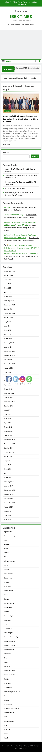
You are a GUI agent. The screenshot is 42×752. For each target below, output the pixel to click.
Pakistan (7, 111)
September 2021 (9, 452)
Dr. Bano (7, 207)
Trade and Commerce (11, 708)
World (6, 734)
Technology (8, 704)
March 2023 (8, 389)
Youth (6, 738)
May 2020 (7, 520)
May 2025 (7, 288)
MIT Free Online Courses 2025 (15, 188)
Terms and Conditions (30, 2)
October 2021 (8, 448)
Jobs (6, 624)
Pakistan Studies (10, 675)
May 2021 (7, 469)
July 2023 (7, 372)
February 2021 (9, 482)
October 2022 (8, 406)
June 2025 (7, 284)
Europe (6, 599)
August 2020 (8, 507)
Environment (8, 591)
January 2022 (8, 435)
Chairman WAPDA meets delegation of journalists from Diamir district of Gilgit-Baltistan (20, 119)
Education (7, 586)
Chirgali (7, 125)
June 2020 (7, 515)
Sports (6, 700)
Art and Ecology (9, 536)
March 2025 (8, 296)
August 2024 (8, 317)
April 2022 (7, 423)
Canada (6, 553)
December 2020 (9, 490)
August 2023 (8, 368)
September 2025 (9, 271)
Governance (8, 607)
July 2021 (7, 461)
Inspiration (7, 620)
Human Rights (9, 616)
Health (6, 612)
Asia (5, 540)
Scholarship (8, 687)
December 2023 (9, 351)
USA (5, 725)
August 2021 (8, 456)
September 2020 (9, 503)
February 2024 (9, 343)
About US (8, 2)
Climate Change (9, 561)
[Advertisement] (21, 44)
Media (6, 658)
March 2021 (8, 477)
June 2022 (7, 414)
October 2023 (8, 360)
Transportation (9, 713)
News (6, 662)
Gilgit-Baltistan (9, 603)
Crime (6, 565)
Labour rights (8, 633)
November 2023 (9, 355)
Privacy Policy (17, 2)
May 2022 (7, 419)
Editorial (7, 582)
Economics (8, 578)
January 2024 (8, 347)
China (6, 557)
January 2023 (8, 397)
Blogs (6, 548)
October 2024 (8, 309)
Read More (6, 144)
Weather (7, 730)
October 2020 (8, 499)
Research (7, 683)
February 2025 (9, 301)
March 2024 (8, 339)
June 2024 (7, 326)
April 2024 (7, 334)
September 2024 (9, 313)
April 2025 (7, 292)
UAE (5, 717)
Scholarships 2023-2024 (12, 692)
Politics (6, 679)
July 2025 (7, 280)
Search (6, 152)
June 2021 (7, 465)
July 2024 (7, 322)
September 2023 (9, 364)
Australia (7, 544)
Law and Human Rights (12, 637)
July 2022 (7, 410)
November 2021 (9, 444)
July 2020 (7, 511)
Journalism (8, 628)
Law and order (9, 650)
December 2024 (9, 305)
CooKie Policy (21, 4)
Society (6, 696)
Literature (7, 654)
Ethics (6, 595)
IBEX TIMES (21, 16)
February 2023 (9, 393)
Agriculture (8, 532)
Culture (6, 570)
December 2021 (9, 440)
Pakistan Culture (9, 671)
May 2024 (7, 330)
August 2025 (8, 275)
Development (8, 574)
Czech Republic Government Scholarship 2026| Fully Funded (20, 227)
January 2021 (8, 486)
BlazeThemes (22, 748)
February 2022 (9, 431)
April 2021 (7, 473)
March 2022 (8, 427)
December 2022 (9, 402)
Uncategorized (9, 721)
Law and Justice (9, 641)
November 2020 (9, 494)
